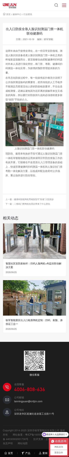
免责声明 (8, 443)
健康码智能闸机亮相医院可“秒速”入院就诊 (34, 199)
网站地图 (23, 443)
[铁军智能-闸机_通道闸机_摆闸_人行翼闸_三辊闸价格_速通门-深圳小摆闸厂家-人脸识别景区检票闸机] (10, 5)
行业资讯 (28, 14)
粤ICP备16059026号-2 (37, 434)
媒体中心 (17, 14)
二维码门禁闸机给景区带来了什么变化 (32, 203)
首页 (8, 14)
